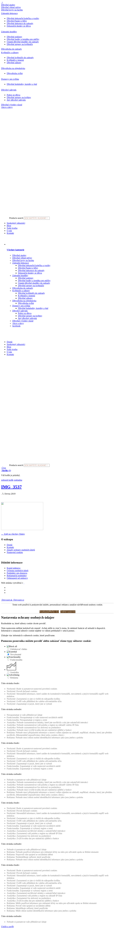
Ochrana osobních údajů (17, 570)
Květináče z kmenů (15, 60)
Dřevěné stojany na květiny (19, 97)
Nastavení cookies (15, 552)
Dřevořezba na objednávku (13, 68)
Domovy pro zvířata (10, 79)
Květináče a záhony (10, 52)
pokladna (18, 480)
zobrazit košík (7, 480)
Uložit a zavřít (7, 926)
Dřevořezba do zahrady (11, 49)
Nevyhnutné (15, 654)
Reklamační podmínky (17, 575)
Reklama (14, 678)
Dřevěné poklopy (14, 37)
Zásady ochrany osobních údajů (21, 550)
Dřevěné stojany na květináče (20, 44)
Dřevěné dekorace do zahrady (20, 23)
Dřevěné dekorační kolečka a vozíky (23, 18)
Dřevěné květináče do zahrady (20, 57)
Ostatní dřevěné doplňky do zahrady (23, 42)
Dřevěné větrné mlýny (11, 7)
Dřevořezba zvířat (15, 73)
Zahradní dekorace (9, 13)
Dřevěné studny (8, 5)
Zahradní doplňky (9, 31)
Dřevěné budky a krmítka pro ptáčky (23, 39)
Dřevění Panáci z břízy (17, 21)
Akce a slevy (7, 107)
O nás (9, 230)
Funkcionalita (16, 660)
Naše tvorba (12, 228)
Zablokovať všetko (18, 649)
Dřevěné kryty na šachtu (12, 10)
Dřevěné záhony (14, 62)
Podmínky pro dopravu (17, 573)
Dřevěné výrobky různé (11, 105)
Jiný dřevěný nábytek (16, 100)
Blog (9, 225)
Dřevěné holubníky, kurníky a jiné (22, 84)
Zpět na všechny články (13, 534)
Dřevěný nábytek (8, 90)
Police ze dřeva (13, 95)
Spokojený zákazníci (16, 223)
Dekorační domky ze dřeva (19, 26)
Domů (9, 342)
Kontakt (10, 233)
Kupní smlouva (13, 568)
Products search (16, 218)
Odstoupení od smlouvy (17, 578)
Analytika (14, 672)
